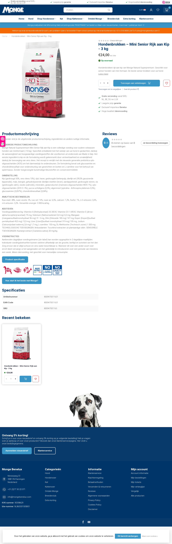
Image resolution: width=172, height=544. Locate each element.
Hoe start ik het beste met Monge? (21, 280)
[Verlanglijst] (158, 10)
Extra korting (129, 19)
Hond (30, 19)
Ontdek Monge (95, 19)
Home (21, 19)
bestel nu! (93, 25)
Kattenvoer (50, 487)
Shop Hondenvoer (45, 19)
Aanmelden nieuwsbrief (17, 450)
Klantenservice (146, 19)
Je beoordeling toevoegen (155, 143)
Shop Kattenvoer (75, 19)
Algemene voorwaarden (99, 496)
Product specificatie (15, 259)
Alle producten (137, 496)
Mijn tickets (136, 482)
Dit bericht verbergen (128, 536)
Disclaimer (93, 509)
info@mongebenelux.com (19, 497)
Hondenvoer (50, 478)
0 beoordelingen (116, 40)
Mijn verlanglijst (138, 487)
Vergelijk (135, 491)
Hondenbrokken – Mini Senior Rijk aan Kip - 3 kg (31, 36)
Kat (61, 19)
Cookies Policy (94, 505)
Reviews (92, 491)
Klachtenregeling (95, 478)
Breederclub (113, 19)
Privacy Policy (94, 500)
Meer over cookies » (150, 536)
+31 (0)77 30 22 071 (16, 489)
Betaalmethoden (95, 482)
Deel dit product (130, 89)
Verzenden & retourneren (99, 487)
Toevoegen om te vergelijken (109, 89)
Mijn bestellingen (138, 478)
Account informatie (139, 473)
